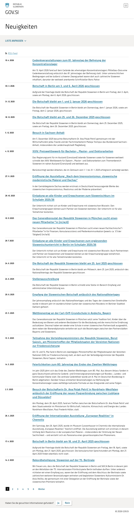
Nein (67, 503)
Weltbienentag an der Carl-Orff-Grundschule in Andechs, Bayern (71, 313)
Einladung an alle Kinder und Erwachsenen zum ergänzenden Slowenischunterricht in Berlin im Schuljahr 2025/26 (69, 243)
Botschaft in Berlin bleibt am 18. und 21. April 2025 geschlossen (70, 441)
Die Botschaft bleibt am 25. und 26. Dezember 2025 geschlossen (71, 117)
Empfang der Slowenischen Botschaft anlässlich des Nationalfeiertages (76, 294)
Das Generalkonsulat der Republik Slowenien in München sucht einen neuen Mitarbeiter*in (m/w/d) (74, 220)
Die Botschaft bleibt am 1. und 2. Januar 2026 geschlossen (67, 101)
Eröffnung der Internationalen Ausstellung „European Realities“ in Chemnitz (73, 417)
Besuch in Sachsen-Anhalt (48, 133)
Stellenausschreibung (45, 279)
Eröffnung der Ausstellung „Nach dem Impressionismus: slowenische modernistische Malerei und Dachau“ (74, 178)
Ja (58, 503)
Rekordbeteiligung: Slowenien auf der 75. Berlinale (63, 460)
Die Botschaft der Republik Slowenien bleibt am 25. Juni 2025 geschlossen (77, 263)
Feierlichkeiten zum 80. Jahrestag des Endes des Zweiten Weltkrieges (74, 364)
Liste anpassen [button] (14, 40)
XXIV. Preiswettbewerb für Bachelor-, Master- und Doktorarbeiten (72, 151)
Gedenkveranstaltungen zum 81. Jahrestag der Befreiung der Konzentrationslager (69, 62)
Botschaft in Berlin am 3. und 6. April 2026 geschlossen (66, 86)
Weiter (41, 489)
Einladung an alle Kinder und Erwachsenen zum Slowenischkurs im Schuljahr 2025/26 (73, 197)
